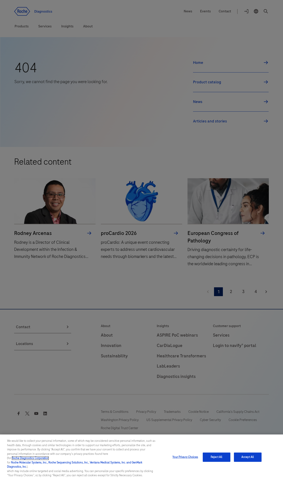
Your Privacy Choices (185, 457)
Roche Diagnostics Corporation (30, 458)
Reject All (216, 457)
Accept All (247, 457)
